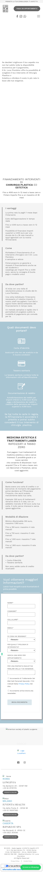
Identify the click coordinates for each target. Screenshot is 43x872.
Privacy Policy (24, 684)
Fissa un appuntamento (26, 9)
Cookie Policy (28, 861)
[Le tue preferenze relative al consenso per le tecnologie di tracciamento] (2, 654)
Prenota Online (10, 792)
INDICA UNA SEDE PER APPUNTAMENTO (16, 656)
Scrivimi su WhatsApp (31, 867)
